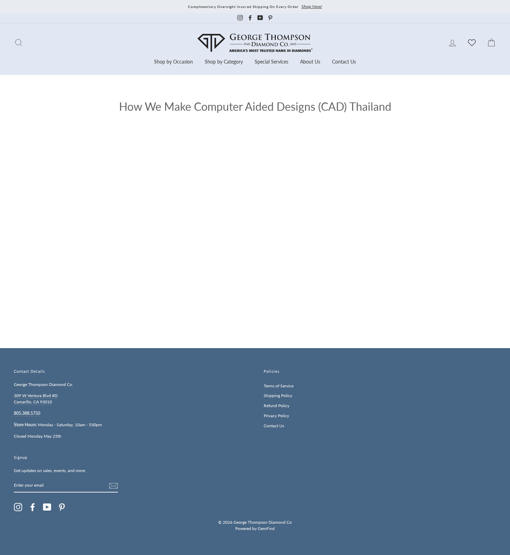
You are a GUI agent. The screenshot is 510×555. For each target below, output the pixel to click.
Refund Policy (276, 405)
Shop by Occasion (173, 62)
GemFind (266, 528)
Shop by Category (224, 62)
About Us (310, 62)
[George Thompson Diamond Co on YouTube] (47, 507)
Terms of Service (279, 385)
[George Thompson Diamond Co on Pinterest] (62, 507)
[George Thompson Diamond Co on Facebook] (32, 507)
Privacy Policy (276, 415)
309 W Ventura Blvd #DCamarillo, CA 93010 (36, 398)
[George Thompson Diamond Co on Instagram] (18, 507)
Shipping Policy (278, 395)
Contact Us (344, 62)
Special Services (271, 62)
